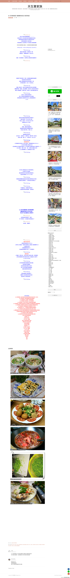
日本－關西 (50, 271)
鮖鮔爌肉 (18, 545)
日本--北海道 (50, 268)
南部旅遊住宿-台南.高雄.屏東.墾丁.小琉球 (55, 260)
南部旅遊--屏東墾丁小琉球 (52, 258)
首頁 (9, 1)
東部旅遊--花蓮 (51, 275)
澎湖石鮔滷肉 (25, 544)
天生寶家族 (35, 6)
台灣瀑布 (36, 1)
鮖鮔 (16, 545)
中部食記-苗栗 (51, 245)
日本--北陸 (50, 269)
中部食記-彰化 (51, 244)
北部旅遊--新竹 (51, 250)
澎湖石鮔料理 (20, 544)
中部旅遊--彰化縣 (51, 237)
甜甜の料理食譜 (10, 17)
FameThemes (60, 575)
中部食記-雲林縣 (51, 246)
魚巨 (14, 545)
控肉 (14, 544)
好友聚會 (50, 266)
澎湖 (17, 544)
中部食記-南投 (51, 242)
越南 (49, 284)
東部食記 (50, 276)
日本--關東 (50, 270)
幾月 (12, 544)
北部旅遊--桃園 (51, 251)
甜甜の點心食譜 (51, 283)
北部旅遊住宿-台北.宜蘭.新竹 (53, 252)
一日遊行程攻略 (14, 1)
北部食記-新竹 (51, 254)
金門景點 (50, 285)
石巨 (29, 544)
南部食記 (50, 261)
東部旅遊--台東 (51, 274)
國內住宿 (40, 1)
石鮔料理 (34, 544)
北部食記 (50, 253)
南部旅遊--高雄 (51, 259)
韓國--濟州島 (50, 286)
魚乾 (12, 545)
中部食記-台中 (51, 243)
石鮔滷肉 (40, 544)
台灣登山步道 (30, 1)
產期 (27, 544)
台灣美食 (25, 1)
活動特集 (50, 278)
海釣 (15, 544)
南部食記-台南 (51, 262)
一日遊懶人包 (51, 234)
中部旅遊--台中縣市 (51, 236)
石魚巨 (32, 544)
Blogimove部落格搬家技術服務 (65, 577)
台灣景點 (20, 1)
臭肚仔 (10, 545)
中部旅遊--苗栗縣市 (51, 238)
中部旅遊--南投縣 (51, 235)
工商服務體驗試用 (51, 267)
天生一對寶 (15, 17)
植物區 (50, 277)
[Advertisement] (26, 26)
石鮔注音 (37, 544)
